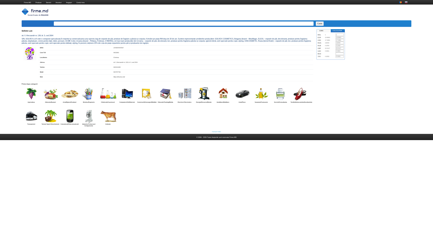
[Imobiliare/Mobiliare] (223, 94)
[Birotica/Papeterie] (89, 94)
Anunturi (59, 2)
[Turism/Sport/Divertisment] (50, 116)
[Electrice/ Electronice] (185, 94)
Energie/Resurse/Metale (204, 102)
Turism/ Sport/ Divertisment (50, 124)
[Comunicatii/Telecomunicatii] (70, 116)
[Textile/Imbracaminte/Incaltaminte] (300, 94)
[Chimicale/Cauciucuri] (108, 94)
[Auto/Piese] (242, 94)
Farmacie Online (216, 131)
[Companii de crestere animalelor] (108, 116)
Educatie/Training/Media (165, 102)
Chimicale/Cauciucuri (108, 102)
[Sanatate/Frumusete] (261, 94)
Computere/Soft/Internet (127, 102)
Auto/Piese (242, 102)
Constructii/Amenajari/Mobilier (147, 102)
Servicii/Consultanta (280, 102)
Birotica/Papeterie (89, 102)
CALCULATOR (337, 31)
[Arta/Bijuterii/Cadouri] (70, 94)
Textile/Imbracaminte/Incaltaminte (301, 102)
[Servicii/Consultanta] (280, 94)
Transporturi (31, 124)
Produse (38, 2)
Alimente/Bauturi (50, 102)
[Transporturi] (31, 116)
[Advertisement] (366, 12)
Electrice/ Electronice (184, 102)
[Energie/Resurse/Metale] (204, 94)
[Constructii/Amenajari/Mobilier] (146, 94)
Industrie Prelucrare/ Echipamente (88, 125)
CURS (321, 31)
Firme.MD (27, 2)
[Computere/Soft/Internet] (127, 94)
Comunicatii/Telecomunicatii (70, 124)
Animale (108, 124)
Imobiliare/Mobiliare (223, 102)
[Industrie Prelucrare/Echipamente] (89, 116)
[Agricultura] (31, 94)
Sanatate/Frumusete (261, 102)
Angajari (69, 2)
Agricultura (31, 102)
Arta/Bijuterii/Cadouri (69, 102)
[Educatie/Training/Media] (165, 94)
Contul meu (80, 2)
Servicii (48, 2)
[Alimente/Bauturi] (50, 94)
